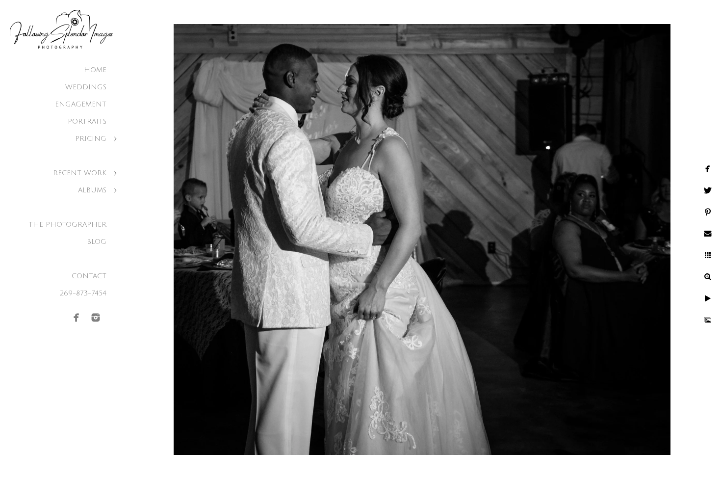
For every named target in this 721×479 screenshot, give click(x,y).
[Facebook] (76, 317)
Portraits (87, 121)
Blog (96, 241)
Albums (92, 190)
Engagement (80, 104)
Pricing (90, 138)
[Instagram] (95, 317)
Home (95, 70)
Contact (89, 276)
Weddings (85, 87)
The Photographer (67, 224)
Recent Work (79, 173)
